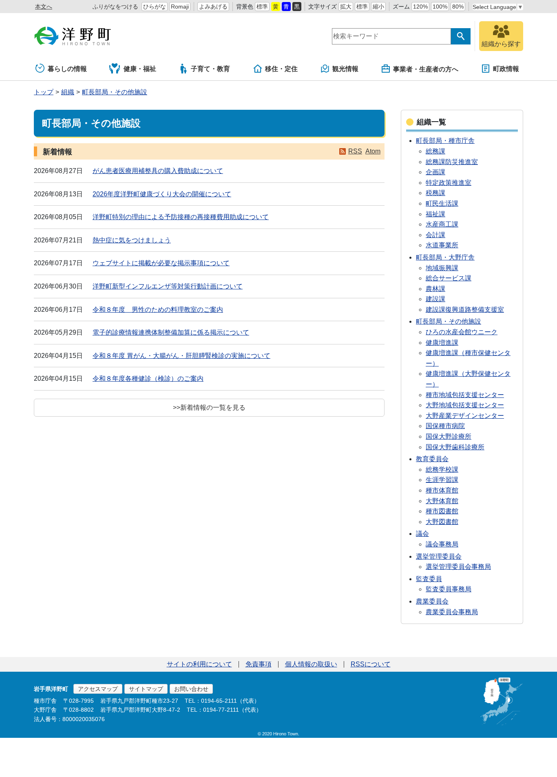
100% (440, 6)
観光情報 (345, 68)
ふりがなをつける (115, 6)
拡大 (345, 6)
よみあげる (213, 6)
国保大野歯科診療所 (455, 447)
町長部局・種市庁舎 (445, 140)
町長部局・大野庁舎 (445, 257)
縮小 (378, 6)
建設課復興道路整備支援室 (465, 309)
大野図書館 (442, 521)
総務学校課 (442, 469)
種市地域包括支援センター (465, 394)
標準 (262, 6)
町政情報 (506, 68)
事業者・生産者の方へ (425, 69)
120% (420, 6)
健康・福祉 (140, 68)
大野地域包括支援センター (465, 405)
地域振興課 (442, 267)
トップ (43, 92)
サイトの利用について (199, 664)
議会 (422, 533)
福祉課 (435, 214)
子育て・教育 (210, 68)
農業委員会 (432, 601)
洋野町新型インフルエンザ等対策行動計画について (168, 286)
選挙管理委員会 (439, 556)
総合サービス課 (448, 278)
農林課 (435, 288)
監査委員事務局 (448, 589)
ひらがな (154, 6)
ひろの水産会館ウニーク (461, 332)
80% (458, 6)
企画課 (435, 172)
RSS (355, 151)
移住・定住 (281, 68)
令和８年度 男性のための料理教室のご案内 (158, 309)
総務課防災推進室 (452, 161)
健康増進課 (442, 342)
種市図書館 (442, 511)
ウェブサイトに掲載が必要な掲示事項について (161, 263)
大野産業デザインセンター (465, 415)
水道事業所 (442, 245)
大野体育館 (442, 500)
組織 (67, 92)
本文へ (43, 6)
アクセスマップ (98, 689)
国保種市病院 (445, 425)
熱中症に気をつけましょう (132, 240)
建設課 (435, 298)
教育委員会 (432, 458)
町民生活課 (442, 203)
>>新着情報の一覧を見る (209, 407)
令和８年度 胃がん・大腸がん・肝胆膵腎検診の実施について (181, 355)
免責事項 (258, 664)
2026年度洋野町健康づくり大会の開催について (162, 194)
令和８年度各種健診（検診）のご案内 (148, 378)
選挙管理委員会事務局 (458, 566)
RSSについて (371, 664)
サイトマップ (146, 689)
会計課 (435, 234)
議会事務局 (442, 544)
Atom (372, 151)
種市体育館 (442, 490)
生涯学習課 (442, 479)
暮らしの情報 (67, 68)
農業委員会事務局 (452, 611)
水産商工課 (442, 224)
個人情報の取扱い (311, 664)
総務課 (435, 151)
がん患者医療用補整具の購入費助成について (158, 170)
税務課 (435, 192)
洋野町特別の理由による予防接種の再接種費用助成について (181, 216)
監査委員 (429, 578)
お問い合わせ (191, 689)
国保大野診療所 (448, 436)
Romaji (180, 6)
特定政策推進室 (448, 182)
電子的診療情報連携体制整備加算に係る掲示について (171, 332)
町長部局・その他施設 (114, 92)
